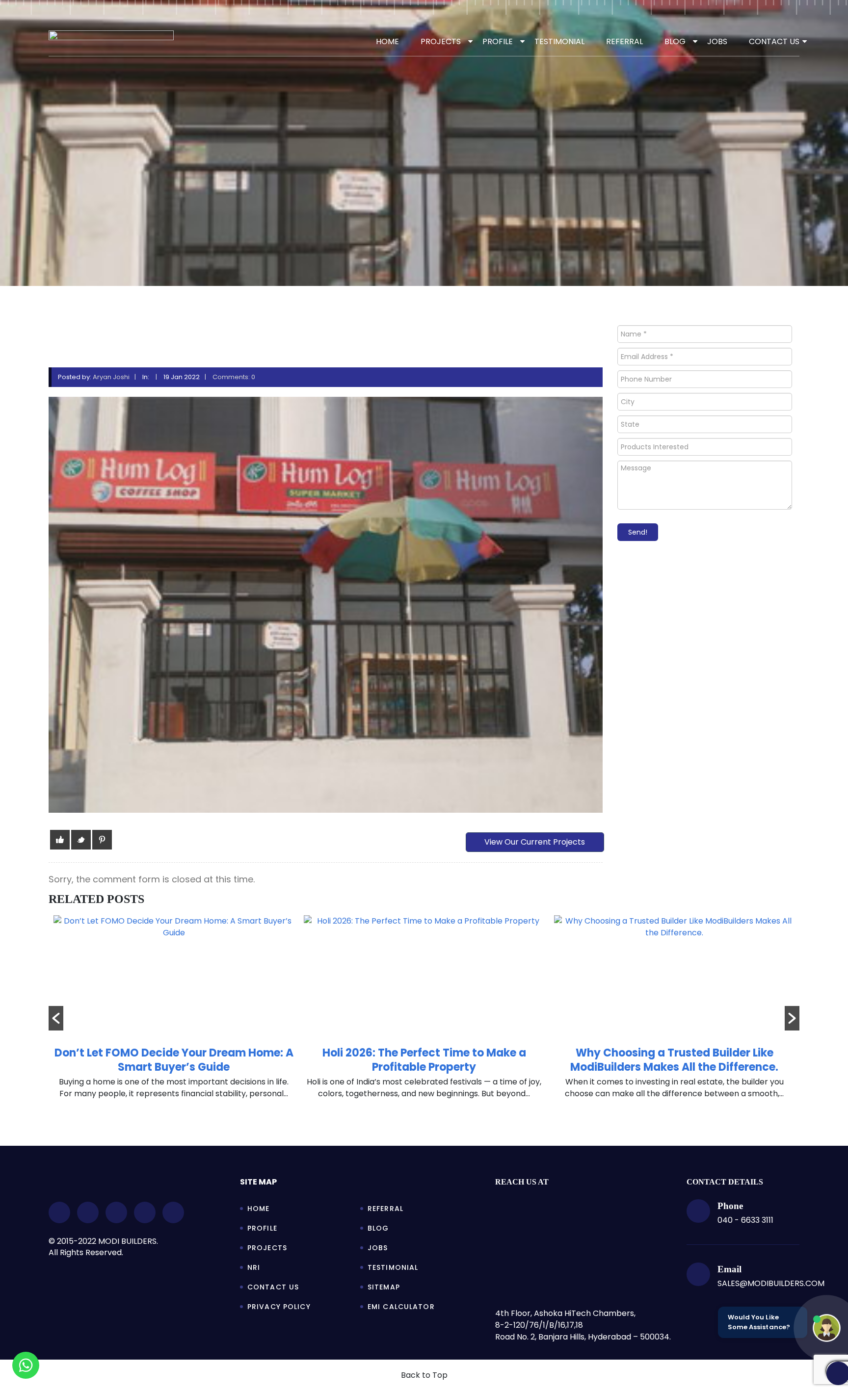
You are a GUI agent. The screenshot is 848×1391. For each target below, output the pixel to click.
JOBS (717, 41)
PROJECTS (441, 41)
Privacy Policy (279, 1307)
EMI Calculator (401, 1307)
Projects (267, 1248)
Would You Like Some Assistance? (759, 1322)
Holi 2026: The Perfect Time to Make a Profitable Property (174, 1060)
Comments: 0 (233, 377)
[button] (56, 1018)
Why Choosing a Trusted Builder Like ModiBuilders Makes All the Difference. (424, 1060)
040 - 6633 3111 (745, 1220)
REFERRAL (624, 41)
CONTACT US (774, 41)
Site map (258, 1181)
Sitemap (384, 1287)
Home (387, 41)
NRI (253, 1267)
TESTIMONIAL (559, 41)
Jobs (378, 1248)
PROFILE (497, 41)
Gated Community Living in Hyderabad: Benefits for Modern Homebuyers (674, 1060)
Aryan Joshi (111, 377)
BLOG (675, 41)
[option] (174, 1012)
